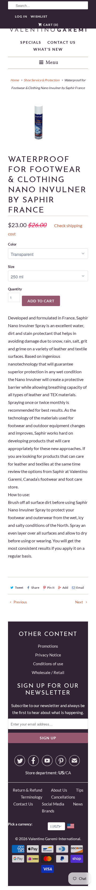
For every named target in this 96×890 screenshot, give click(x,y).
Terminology (31, 797)
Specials (30, 42)
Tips (79, 790)
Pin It (50, 588)
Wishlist (39, 16)
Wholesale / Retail (48, 672)
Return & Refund (27, 790)
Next (79, 602)
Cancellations (63, 797)
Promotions (48, 646)
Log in (21, 16)
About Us (59, 790)
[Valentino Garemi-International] (48, 30)
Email (80, 588)
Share (35, 588)
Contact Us (61, 42)
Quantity (15, 289)
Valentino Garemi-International (54, 838)
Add (65, 588)
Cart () (50, 25)
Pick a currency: (21, 824)
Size (11, 266)
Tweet (19, 588)
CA (68, 772)
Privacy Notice (48, 654)
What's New (48, 49)
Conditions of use (48, 663)
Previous (20, 602)
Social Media (53, 803)
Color (12, 244)
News (78, 803)
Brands (48, 810)
